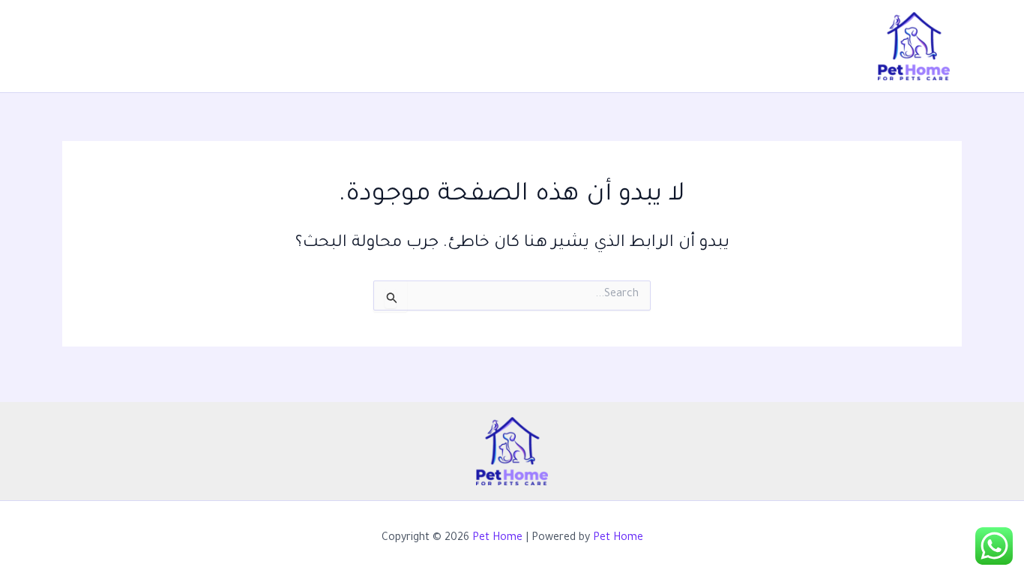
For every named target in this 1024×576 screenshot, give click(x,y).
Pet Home (497, 538)
